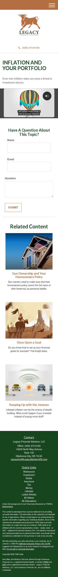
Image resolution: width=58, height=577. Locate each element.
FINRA (45, 562)
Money (29, 487)
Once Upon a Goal (29, 342)
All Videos (29, 497)
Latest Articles (29, 494)
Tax (29, 484)
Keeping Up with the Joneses (29, 405)
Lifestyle (29, 491)
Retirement (29, 471)
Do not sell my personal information (20, 549)
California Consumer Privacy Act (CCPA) (34, 543)
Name (10, 140)
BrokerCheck (7, 506)
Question (10, 178)
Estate (29, 478)
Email (10, 159)
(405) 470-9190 (31, 47)
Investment (29, 474)
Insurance (29, 481)
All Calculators (29, 500)
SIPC (4, 564)
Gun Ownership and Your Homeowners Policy (29, 275)
